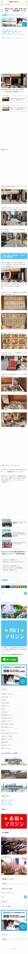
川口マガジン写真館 (7, 736)
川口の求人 (5, 712)
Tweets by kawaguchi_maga (7, 892)
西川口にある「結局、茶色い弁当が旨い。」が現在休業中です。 (17, 108)
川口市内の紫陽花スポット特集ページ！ (10, 602)
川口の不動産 (6, 703)
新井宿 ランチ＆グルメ (8, 694)
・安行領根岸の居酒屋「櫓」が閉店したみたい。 (12, 31)
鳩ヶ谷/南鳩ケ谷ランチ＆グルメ (10, 733)
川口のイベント (6, 706)
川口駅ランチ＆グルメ (8, 718)
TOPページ (12, 553)
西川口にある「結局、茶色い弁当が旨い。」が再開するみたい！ (17, 99)
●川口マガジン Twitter (6, 801)
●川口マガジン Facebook (7, 805)
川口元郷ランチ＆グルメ (8, 727)
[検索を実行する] (25, 593)
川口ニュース (6, 730)
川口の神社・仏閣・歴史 (8, 724)
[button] (3, 587)
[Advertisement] (14, 55)
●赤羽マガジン (4, 813)
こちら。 (17, 559)
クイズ (4, 709)
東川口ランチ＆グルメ (8, 739)
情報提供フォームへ (7, 482)
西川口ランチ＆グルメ (8, 721)
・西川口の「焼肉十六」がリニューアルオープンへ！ (13, 38)
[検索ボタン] (26, 1)
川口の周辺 (5, 696)
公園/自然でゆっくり (7, 715)
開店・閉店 (5, 580)
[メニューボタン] (1, 1)
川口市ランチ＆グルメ (8, 745)
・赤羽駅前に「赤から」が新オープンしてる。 (11, 33)
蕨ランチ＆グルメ (7, 748)
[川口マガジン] (14, 1)
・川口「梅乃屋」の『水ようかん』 (9, 29)
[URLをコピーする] (25, 587)
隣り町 (4, 700)
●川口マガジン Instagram (7, 803)
